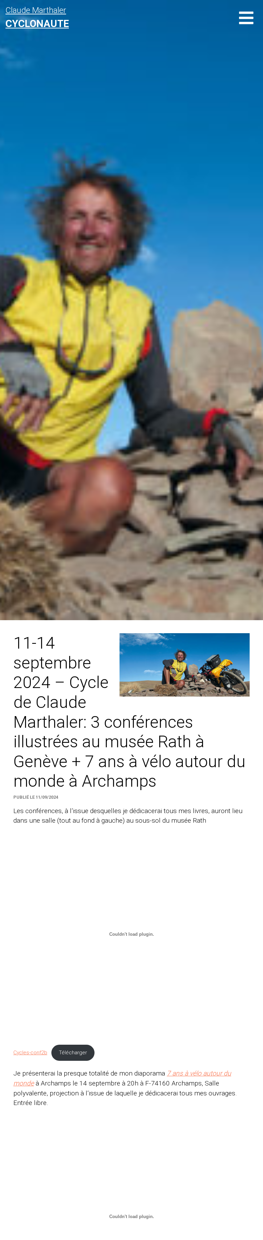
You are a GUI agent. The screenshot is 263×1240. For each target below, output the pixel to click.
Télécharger (73, 1052)
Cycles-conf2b (30, 1052)
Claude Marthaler (37, 17)
